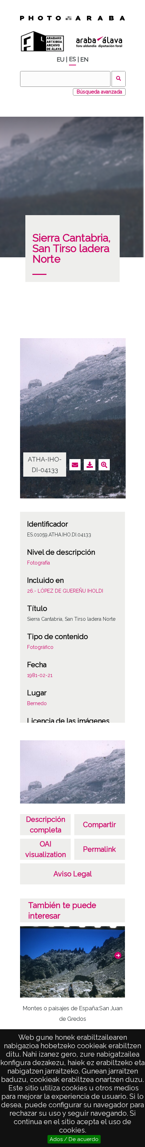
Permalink (99, 849)
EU (60, 59)
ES (72, 59)
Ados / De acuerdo (74, 1139)
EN (84, 59)
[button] (117, 955)
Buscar (119, 79)
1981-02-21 (39, 675)
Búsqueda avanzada (99, 92)
